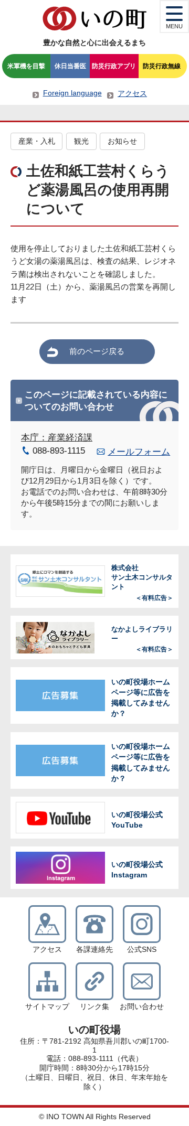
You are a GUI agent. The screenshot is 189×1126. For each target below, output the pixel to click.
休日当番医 (70, 66)
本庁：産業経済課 (56, 438)
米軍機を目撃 (26, 66)
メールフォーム (139, 452)
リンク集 (94, 1007)
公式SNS (141, 949)
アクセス (132, 93)
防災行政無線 (162, 66)
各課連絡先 (94, 949)
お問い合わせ (142, 1007)
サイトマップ (47, 1007)
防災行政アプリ (114, 66)
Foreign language (72, 93)
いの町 (94, 18)
